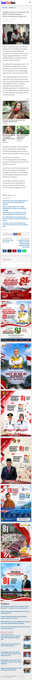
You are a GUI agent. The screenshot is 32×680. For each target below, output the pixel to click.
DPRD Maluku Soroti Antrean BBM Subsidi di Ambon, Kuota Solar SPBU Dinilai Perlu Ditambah (15, 202)
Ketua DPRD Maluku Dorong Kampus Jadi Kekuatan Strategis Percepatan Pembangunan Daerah (16, 218)
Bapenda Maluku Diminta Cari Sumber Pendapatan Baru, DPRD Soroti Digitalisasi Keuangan (14, 208)
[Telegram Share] (19, 251)
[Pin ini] (14, 251)
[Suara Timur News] (8, 2)
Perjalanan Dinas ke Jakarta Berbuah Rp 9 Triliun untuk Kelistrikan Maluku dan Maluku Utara (15, 224)
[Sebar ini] (5, 251)
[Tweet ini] (9, 251)
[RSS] (19, 234)
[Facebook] (15, 234)
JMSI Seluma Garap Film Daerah (8, 240)
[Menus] (30, 2)
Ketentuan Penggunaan (6, 677)
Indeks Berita (21, 676)
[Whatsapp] (24, 251)
